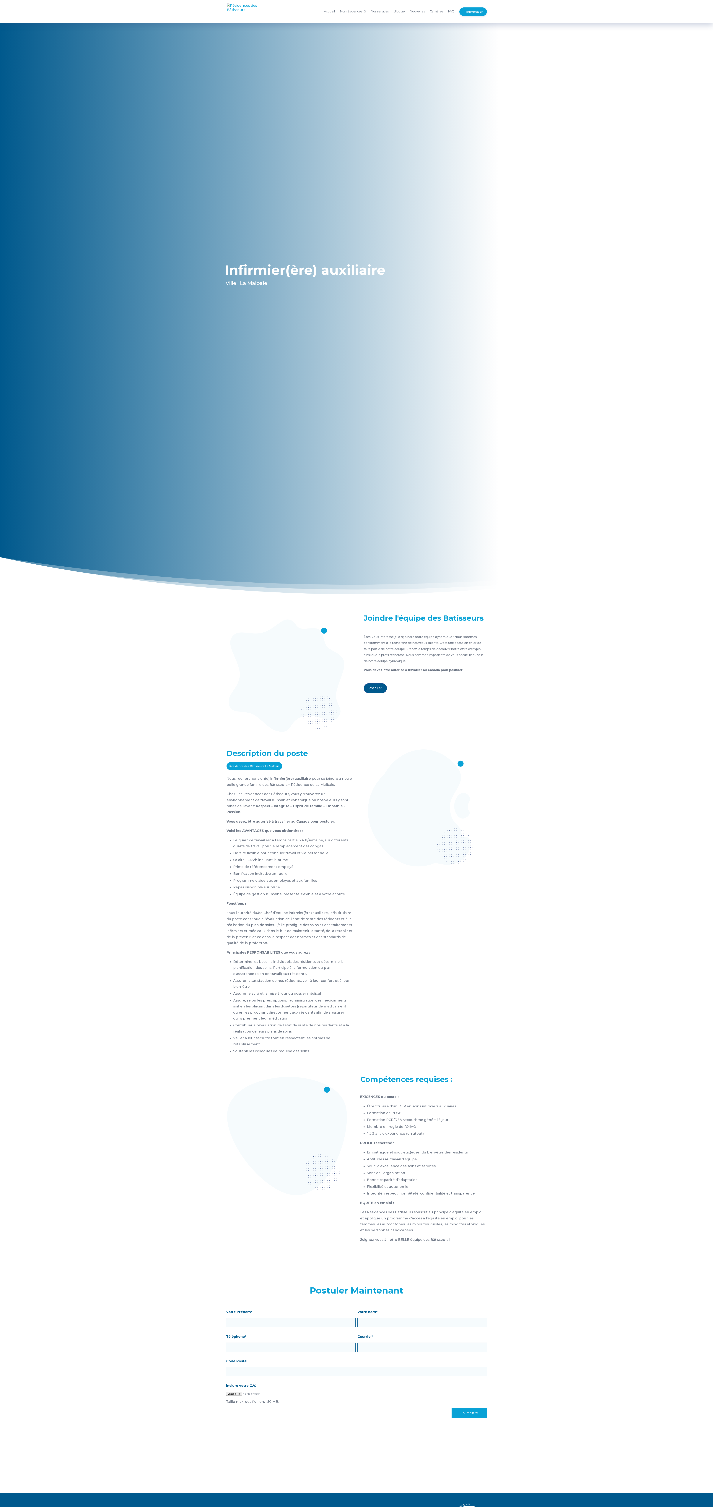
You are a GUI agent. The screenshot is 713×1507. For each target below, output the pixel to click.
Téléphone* (236, 1337)
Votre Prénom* (239, 1312)
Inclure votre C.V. (241, 1386)
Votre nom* (367, 1312)
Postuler (375, 688)
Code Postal (236, 1361)
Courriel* (365, 1337)
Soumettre (469, 1413)
